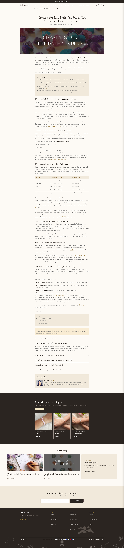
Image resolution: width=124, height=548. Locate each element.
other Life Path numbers (67, 217)
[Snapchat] (25, 519)
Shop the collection (90, 471)
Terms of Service (74, 524)
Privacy (90, 539)
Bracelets (53, 514)
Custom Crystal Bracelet (83, 5)
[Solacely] (24, 5)
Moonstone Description (45, 316)
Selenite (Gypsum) (45, 323)
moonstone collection (59, 295)
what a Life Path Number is (54, 126)
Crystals (90, 517)
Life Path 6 (81, 305)
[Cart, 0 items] (103, 5)
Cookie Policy (73, 529)
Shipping (98, 539)
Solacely (91, 512)
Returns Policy (73, 522)
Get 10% (77, 500)
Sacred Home (44, 5)
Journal (67, 5)
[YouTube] (22, 519)
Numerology (30, 8)
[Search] (96, 5)
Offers (52, 526)
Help (71, 512)
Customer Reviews (93, 519)
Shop (52, 512)
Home (21, 8)
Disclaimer (72, 526)
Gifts (60, 5)
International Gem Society (79, 255)
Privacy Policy (73, 517)
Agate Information (52, 321)
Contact (90, 524)
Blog (90, 522)
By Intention (54, 5)
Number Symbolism (46, 318)
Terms (94, 539)
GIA (46, 88)
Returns (102, 539)
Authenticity (73, 514)
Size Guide (53, 524)
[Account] (98, 5)
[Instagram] (20, 519)
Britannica (44, 112)
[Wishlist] (101, 5)
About (73, 5)
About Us (91, 514)
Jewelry (37, 5)
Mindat (71, 250)
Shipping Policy (73, 519)
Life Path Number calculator (58, 160)
